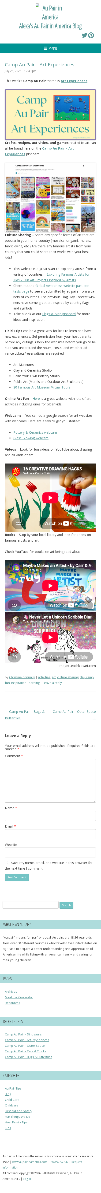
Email (10, 826)
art (54, 677)
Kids (8, 1128)
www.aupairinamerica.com (30, 1162)
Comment (14, 756)
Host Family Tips (16, 1122)
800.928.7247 (59, 1162)
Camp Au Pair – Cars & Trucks (25, 1051)
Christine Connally (22, 677)
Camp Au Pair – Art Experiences (27, 1040)
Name (11, 808)
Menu (53, 48)
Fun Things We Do (17, 1116)
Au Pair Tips (13, 1088)
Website (11, 844)
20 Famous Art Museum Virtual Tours (41, 387)
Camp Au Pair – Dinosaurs (23, 1034)
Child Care (12, 1100)
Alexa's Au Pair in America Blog (50, 25)
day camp (87, 677)
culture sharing (68, 677)
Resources (12, 1003)
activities (44, 677)
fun (7, 683)
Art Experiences (74, 81)
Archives (11, 991)
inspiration (18, 683)
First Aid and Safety (18, 1111)
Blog (8, 1094)
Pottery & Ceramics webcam (35, 432)
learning (34, 683)
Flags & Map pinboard (59, 314)
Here (36, 398)
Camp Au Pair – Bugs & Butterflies (28, 1057)
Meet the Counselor (19, 997)
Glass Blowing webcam (31, 438)
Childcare (11, 1105)
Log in (27, 1179)
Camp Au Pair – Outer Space (25, 1045)
